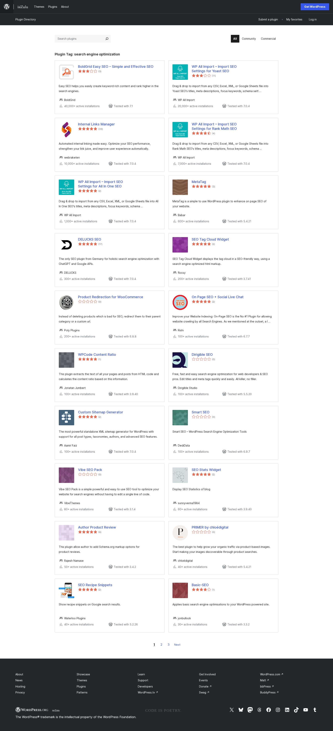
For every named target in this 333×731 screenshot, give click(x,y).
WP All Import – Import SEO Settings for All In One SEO (100, 184)
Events (203, 680)
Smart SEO (200, 412)
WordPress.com (271, 674)
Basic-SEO (200, 585)
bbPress (267, 686)
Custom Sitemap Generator (100, 412)
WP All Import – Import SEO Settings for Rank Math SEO (214, 126)
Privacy (20, 692)
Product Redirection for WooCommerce (110, 297)
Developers (145, 686)
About (19, 674)
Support (143, 680)
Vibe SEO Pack (90, 470)
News (19, 680)
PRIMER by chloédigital (210, 527)
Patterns (82, 692)
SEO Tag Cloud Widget (210, 239)
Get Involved (207, 674)
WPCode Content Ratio (97, 354)
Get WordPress (314, 6)
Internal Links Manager (96, 124)
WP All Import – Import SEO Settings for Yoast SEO (214, 69)
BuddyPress (269, 692)
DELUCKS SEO (89, 239)
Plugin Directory (25, 19)
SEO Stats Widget (206, 470)
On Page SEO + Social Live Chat (218, 297)
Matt (264, 680)
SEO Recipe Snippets (95, 585)
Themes (82, 680)
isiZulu (56, 710)
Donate (205, 686)
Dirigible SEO (202, 354)
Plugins (81, 686)
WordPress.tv (148, 692)
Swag (204, 692)
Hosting (20, 686)
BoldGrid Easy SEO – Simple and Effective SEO (115, 67)
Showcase (83, 674)
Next (177, 644)
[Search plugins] (107, 39)
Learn (141, 674)
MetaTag (199, 182)
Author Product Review (97, 527)
